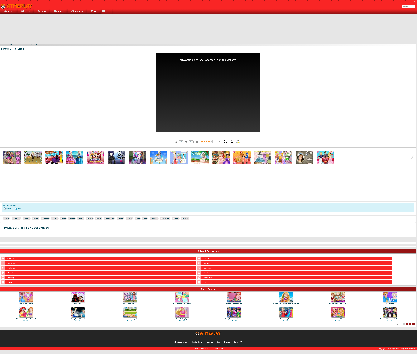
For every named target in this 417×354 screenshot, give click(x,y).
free (138, 218)
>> (413, 324)
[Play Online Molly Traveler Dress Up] (130, 297)
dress (81, 218)
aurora (90, 218)
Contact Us (238, 342)
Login (413, 1)
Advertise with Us (180, 342)
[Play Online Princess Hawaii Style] (338, 312)
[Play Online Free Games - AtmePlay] (16, 5)
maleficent (165, 218)
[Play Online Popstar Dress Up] (78, 297)
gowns (120, 218)
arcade (43, 11)
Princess (46, 218)
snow (64, 218)
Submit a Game (196, 342)
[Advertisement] (208, 28)
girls (95, 11)
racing (61, 11)
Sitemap (227, 342)
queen (72, 218)
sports (10, 11)
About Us (209, 342)
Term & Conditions (201, 348)
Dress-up (16, 218)
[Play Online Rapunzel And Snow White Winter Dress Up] (286, 297)
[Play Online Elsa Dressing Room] (286, 312)
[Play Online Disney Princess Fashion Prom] (234, 312)
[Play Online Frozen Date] (390, 297)
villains (185, 218)
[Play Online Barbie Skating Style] (182, 312)
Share (218, 141)
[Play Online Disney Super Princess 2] (78, 312)
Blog (218, 342)
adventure (79, 11)
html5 (55, 218)
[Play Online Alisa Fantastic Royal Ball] (26, 297)
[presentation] (5, 157)
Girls (7, 218)
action (27, 11)
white (99, 218)
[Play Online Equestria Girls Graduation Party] (390, 312)
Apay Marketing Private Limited (404, 348)
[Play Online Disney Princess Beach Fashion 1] (26, 312)
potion (176, 218)
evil (145, 218)
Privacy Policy (217, 348)
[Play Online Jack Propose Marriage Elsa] (130, 312)
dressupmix (110, 218)
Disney (27, 218)
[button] (413, 6)
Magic (36, 218)
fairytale (154, 218)
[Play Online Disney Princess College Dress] (338, 297)
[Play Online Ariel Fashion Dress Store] (234, 297)
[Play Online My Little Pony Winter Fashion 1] (182, 297)
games (130, 218)
